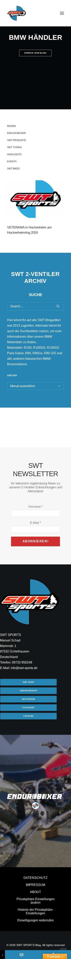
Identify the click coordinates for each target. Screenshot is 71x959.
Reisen (11, 126)
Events (12, 161)
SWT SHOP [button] (28, 682)
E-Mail (35, 522)
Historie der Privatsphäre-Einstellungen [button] (35, 911)
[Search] (35, 306)
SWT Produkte (16, 140)
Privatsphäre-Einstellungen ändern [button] (36, 900)
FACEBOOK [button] (28, 707)
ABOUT (35, 892)
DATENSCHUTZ (35, 877)
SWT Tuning (14, 147)
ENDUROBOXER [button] (28, 691)
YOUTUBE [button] (28, 716)
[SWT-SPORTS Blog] (17, 13)
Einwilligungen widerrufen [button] (35, 920)
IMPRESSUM (35, 885)
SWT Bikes (13, 168)
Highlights (14, 154)
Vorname (35, 506)
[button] (62, 13)
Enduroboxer (16, 133)
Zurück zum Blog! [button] (35, 53)
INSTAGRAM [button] (28, 699)
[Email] (21, 954)
